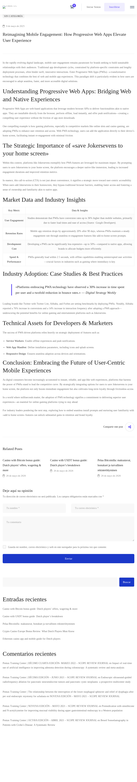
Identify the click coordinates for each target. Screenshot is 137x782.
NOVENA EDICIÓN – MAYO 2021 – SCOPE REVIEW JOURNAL (85, 696)
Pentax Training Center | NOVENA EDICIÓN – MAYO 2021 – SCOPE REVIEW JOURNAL (50, 706)
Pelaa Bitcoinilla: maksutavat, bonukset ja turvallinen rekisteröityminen (39, 624)
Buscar (127, 582)
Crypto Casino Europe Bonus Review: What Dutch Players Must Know (38, 631)
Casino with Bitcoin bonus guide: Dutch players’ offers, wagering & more (22, 465)
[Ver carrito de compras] (73, 7)
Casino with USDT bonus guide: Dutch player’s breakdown (68, 463)
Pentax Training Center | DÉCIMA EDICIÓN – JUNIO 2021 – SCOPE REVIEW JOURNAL (50, 677)
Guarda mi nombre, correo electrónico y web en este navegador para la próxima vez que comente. (57, 547)
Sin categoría (13, 16)
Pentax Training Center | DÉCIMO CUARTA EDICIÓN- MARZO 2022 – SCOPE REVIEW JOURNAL (55, 663)
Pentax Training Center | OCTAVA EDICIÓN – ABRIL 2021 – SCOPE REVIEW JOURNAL (50, 720)
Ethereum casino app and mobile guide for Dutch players (31, 638)
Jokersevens (44, 162)
